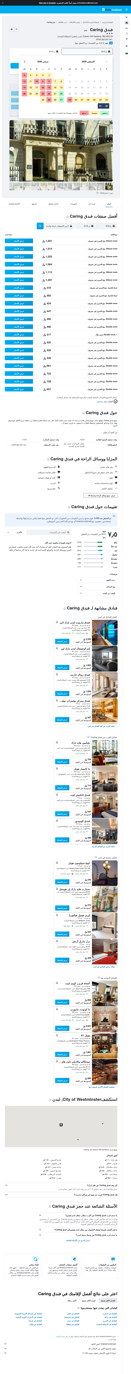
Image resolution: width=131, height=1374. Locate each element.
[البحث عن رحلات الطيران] (126, 17)
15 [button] (70, 87)
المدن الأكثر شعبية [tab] (88, 1300)
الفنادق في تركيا (111, 1317)
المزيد (115, 425)
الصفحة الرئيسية (107, 22)
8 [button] (69, 81)
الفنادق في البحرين (110, 1320)
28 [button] (76, 99)
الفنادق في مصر (73, 1320)
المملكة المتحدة (94, 22)
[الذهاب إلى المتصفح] (126, 38)
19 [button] (88, 93)
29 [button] (70, 99)
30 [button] (106, 105)
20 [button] (82, 93)
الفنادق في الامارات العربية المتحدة (29, 1317)
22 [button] (70, 93)
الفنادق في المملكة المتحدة (106, 1324)
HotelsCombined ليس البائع (103, 1343)
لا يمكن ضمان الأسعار (63, 1336)
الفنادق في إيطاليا (72, 1324)
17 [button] (100, 93)
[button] (3, 3)
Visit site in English (47, 3)
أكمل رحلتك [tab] (71, 1300)
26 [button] (88, 99)
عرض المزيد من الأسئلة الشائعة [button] (78, 1240)
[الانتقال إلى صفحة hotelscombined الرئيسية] (112, 9)
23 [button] (106, 99)
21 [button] (76, 93)
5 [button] (88, 81)
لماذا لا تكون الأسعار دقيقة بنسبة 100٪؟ (99, 1353)
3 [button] (100, 81)
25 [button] (94, 99)
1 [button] (69, 75)
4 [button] (94, 81)
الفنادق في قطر (73, 1313)
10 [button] (100, 87)
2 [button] (106, 81)
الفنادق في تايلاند (35, 1324)
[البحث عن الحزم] (126, 33)
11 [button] (94, 87)
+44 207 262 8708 (104, 39)
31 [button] (100, 105)
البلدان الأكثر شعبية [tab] (108, 1300)
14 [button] (76, 87)
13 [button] (82, 87)
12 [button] (88, 87)
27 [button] (82, 99)
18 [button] (94, 93)
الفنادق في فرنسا (35, 1320)
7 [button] (76, 81)
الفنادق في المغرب (110, 1313)
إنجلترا (78, 22)
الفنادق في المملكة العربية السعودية (28, 1313)
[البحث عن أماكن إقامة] (126, 22)
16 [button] (106, 93)
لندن (65, 22)
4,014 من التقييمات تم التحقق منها (89, 42)
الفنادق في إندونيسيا (71, 1317)
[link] (101, 726)
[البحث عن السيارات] (126, 28)
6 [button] (82, 81)
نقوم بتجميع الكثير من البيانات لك (102, 1348)
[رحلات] (126, 46)
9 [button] (106, 87)
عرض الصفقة (62, 641)
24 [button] (100, 99)
